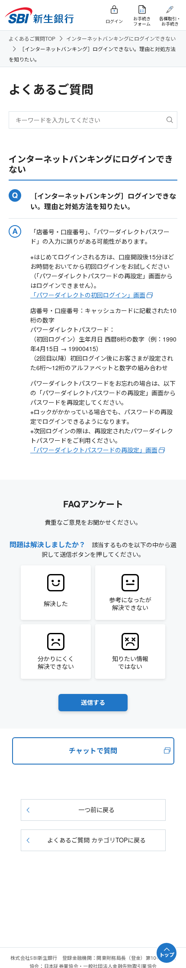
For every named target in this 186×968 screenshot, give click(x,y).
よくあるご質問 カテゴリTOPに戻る (96, 840)
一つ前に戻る (96, 809)
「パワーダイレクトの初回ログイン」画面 (87, 294)
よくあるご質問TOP (32, 38)
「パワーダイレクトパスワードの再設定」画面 (93, 449)
